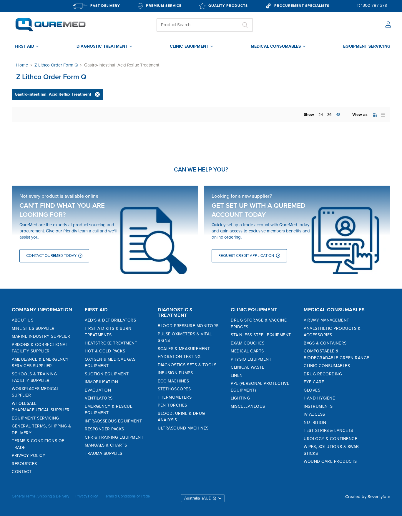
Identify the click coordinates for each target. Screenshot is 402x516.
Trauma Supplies (103, 453)
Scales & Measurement (184, 348)
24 (320, 114)
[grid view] (375, 115)
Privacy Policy (28, 455)
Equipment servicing (366, 46)
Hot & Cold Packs (105, 351)
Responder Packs (104, 429)
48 (338, 114)
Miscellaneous (248, 406)
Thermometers (175, 397)
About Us (22, 320)
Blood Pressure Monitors (188, 325)
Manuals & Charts (106, 445)
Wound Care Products (330, 461)
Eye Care (314, 381)
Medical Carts (247, 351)
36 (329, 114)
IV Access (314, 414)
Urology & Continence (330, 438)
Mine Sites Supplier (33, 328)
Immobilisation (101, 381)
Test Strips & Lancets (328, 430)
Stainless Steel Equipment (261, 334)
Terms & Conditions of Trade (127, 496)
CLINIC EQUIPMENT (190, 46)
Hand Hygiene (319, 398)
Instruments (318, 406)
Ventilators (99, 398)
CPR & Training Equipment (114, 437)
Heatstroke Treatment (111, 343)
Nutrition (315, 422)
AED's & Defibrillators (110, 320)
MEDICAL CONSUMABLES (276, 46)
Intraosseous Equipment (113, 421)
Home (22, 65)
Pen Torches (172, 405)
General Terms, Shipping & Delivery (40, 496)
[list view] (383, 115)
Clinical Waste (247, 367)
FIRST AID (25, 46)
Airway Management (326, 320)
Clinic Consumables (327, 365)
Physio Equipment (251, 359)
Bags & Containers (325, 343)
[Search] (245, 25)
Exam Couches (247, 343)
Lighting (240, 398)
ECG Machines (173, 381)
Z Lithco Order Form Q (56, 65)
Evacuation (98, 390)
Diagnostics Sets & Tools (187, 364)
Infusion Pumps (175, 372)
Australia (200, 498)
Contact (22, 471)
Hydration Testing (179, 356)
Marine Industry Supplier (41, 336)
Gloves (312, 390)
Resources (24, 463)
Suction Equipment (107, 374)
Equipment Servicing (35, 418)
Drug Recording (323, 374)
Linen (237, 375)
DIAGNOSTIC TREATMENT (103, 46)
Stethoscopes (174, 389)
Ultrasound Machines (183, 428)
